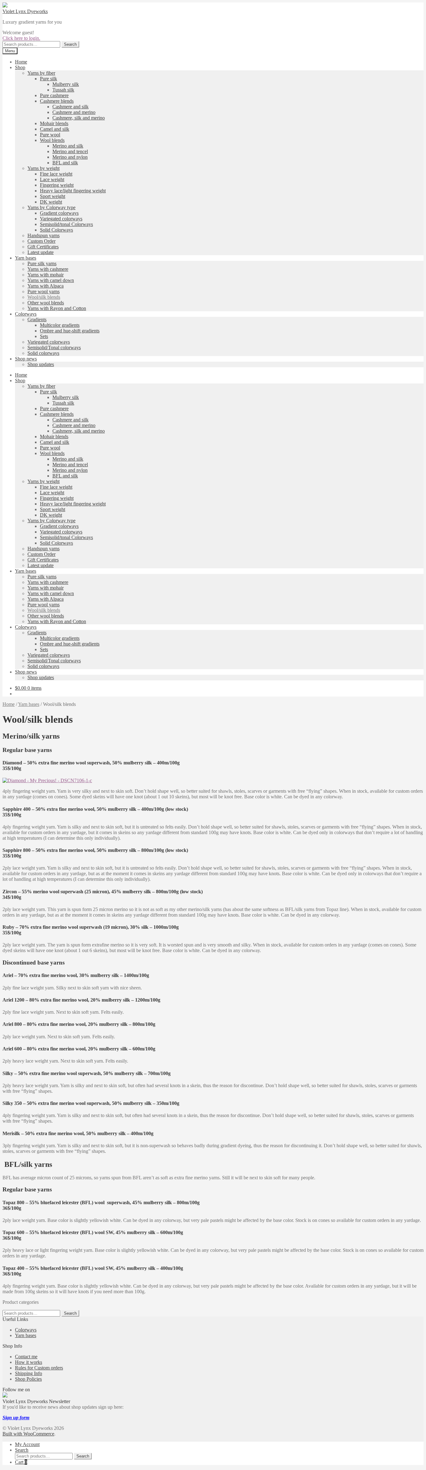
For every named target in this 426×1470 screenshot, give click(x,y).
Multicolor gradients (60, 325)
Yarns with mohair (45, 274)
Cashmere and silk (70, 106)
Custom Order (41, 241)
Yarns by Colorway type (51, 207)
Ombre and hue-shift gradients (69, 330)
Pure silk (48, 78)
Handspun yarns (43, 235)
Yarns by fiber (41, 73)
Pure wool (50, 134)
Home (21, 61)
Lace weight (52, 179)
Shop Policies (28, 1379)
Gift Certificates (43, 246)
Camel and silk (54, 129)
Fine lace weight (56, 173)
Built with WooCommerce (28, 1433)
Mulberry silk (65, 84)
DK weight (51, 201)
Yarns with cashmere (47, 269)
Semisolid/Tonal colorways (54, 347)
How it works (28, 1362)
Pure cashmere (54, 95)
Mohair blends (54, 123)
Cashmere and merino (73, 112)
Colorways (25, 314)
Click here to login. (21, 38)
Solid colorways (43, 353)
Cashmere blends (57, 101)
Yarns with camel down (50, 280)
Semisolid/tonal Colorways (66, 224)
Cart (21, 1462)
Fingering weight (57, 185)
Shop (20, 67)
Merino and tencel (70, 151)
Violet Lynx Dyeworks (25, 11)
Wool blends (52, 140)
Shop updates (40, 364)
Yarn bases (25, 258)
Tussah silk (63, 89)
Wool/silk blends (43, 297)
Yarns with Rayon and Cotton (56, 308)
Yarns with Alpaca (45, 286)
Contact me (26, 1356)
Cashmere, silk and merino (78, 117)
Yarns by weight (43, 168)
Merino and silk (67, 145)
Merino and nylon (70, 157)
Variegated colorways (61, 218)
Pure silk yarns (41, 263)
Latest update (40, 252)
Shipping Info (28, 1373)
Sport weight (52, 196)
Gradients (36, 319)
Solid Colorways (56, 229)
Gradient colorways (59, 213)
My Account (27, 1444)
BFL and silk (65, 162)
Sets (44, 336)
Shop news (26, 358)
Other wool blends (45, 302)
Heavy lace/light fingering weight (73, 190)
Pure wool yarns (43, 291)
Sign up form (15, 1417)
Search (70, 44)
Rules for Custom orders (39, 1367)
